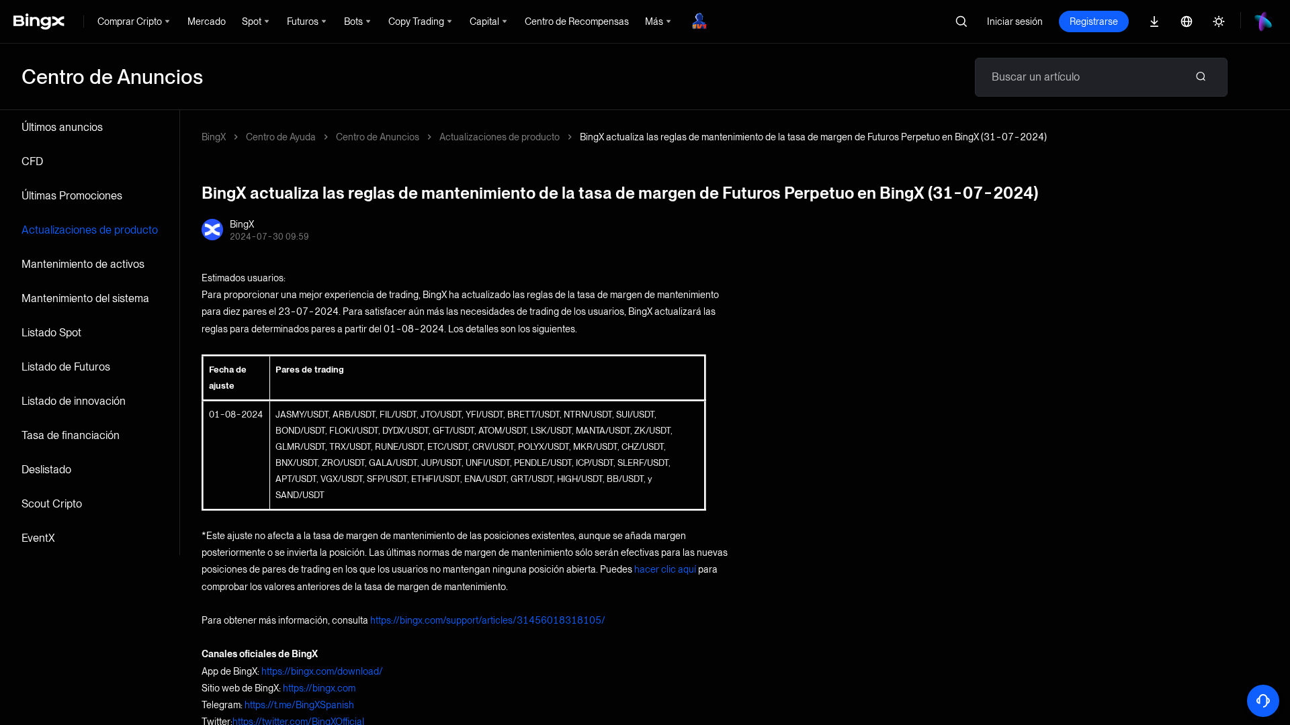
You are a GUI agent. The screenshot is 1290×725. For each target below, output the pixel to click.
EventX (38, 538)
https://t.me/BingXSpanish (299, 704)
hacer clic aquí (665, 569)
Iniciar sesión (1015, 21)
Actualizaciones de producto (90, 230)
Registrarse (1094, 21)
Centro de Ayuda (281, 137)
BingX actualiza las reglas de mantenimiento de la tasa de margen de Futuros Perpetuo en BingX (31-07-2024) (813, 137)
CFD (32, 161)
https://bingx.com (319, 688)
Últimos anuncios (62, 127)
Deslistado (46, 469)
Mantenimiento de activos (83, 264)
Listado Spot (51, 332)
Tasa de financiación (71, 435)
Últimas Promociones (72, 195)
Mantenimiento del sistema (85, 298)
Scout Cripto (52, 503)
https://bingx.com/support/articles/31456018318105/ (487, 620)
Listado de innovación (74, 401)
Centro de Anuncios (377, 137)
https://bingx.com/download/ (322, 671)
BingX (214, 137)
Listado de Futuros (66, 366)
